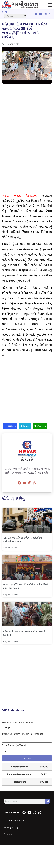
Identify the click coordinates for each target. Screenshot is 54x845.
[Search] (47, 801)
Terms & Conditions (14, 820)
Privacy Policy (11, 827)
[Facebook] (19, 483)
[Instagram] (29, 483)
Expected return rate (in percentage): (22, 734)
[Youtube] (24, 483)
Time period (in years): (14, 745)
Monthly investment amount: (18, 722)
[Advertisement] (27, 114)
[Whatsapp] (35, 483)
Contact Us (9, 834)
